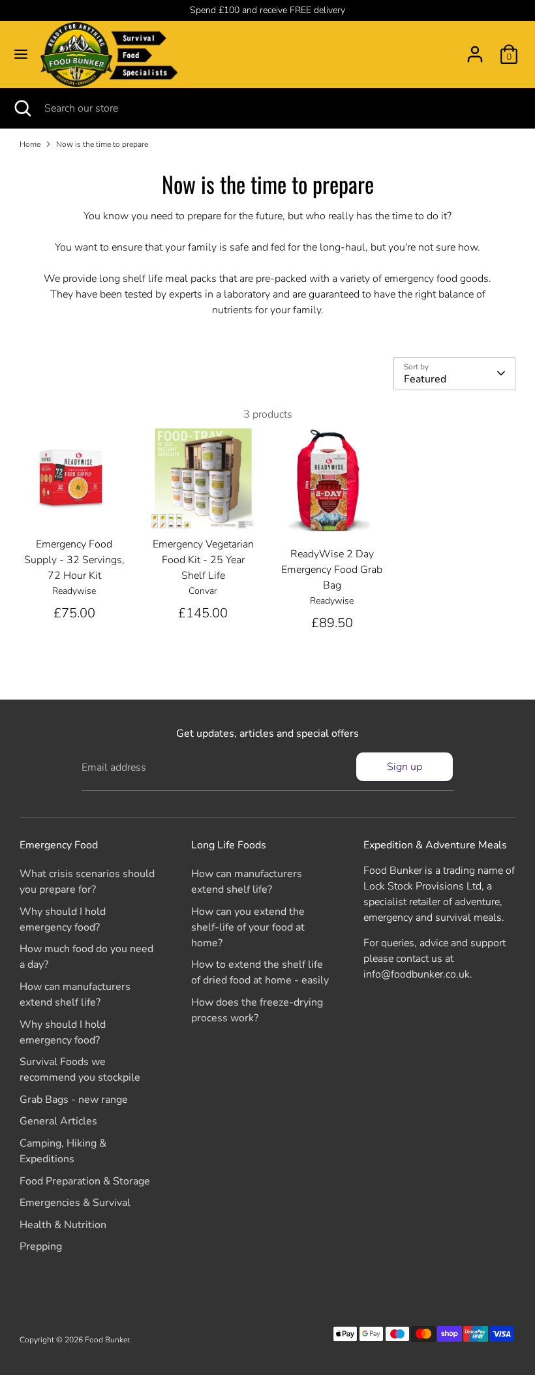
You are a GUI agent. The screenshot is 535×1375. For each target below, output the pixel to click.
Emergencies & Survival (75, 1203)
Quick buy (75, 509)
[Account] (475, 49)
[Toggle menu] (21, 54)
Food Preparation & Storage (85, 1181)
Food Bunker (107, 1340)
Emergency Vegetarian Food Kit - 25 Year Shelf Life (203, 560)
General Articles (58, 1121)
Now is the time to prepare (102, 144)
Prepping (41, 1246)
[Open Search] (22, 108)
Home (30, 144)
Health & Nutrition (63, 1225)
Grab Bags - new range (74, 1099)
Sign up (404, 767)
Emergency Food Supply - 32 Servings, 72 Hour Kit (74, 560)
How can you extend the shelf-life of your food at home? (248, 927)
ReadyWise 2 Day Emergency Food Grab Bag (331, 570)
